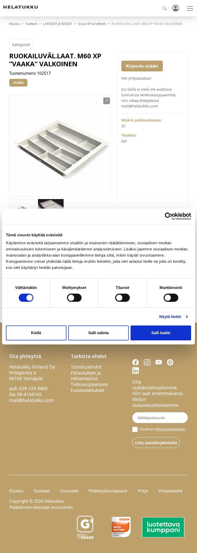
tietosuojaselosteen (170, 429)
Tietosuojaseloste (89, 384)
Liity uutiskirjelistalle (156, 442)
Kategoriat (21, 44)
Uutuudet (69, 491)
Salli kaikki (160, 333)
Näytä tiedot (170, 316)
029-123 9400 (33, 388)
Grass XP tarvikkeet (92, 24)
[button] (106, 101)
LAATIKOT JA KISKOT (57, 24)
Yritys (142, 491)
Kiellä (36, 333)
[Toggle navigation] (190, 8)
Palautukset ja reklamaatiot (86, 376)
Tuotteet (31, 24)
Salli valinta (98, 333)
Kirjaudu (175, 8)
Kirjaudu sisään (142, 66)
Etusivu (14, 24)
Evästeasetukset (87, 390)
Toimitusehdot (86, 367)
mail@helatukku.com (31, 400)
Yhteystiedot (170, 491)
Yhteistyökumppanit (107, 491)
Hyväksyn (162, 429)
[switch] (74, 298)
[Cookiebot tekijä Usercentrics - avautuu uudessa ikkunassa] (168, 216)
